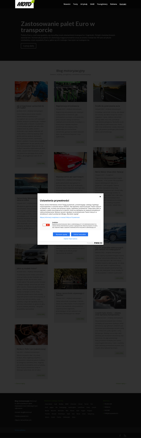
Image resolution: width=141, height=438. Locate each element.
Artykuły (84, 4)
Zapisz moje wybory (70, 239)
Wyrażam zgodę (61, 234)
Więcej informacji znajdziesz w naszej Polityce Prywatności (60, 217)
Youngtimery (102, 4)
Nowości (67, 4)
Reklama (113, 4)
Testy (75, 4)
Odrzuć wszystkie (79, 234)
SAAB (92, 4)
